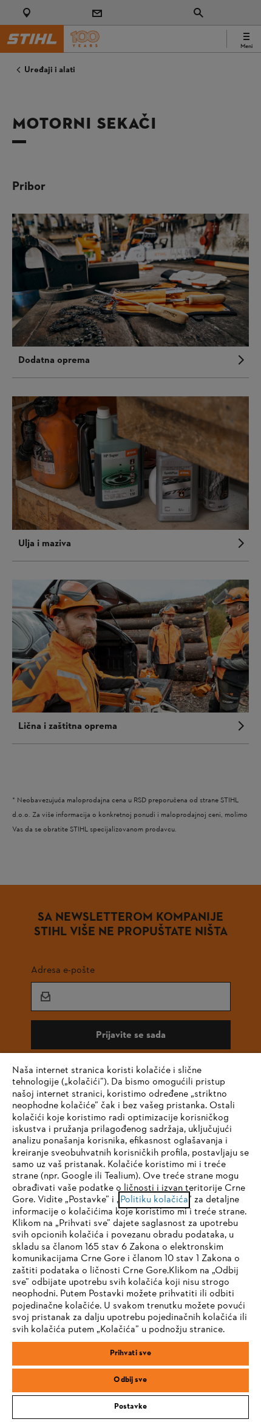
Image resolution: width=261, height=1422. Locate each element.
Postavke (130, 1406)
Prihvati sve (131, 1353)
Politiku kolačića (154, 1200)
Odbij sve (130, 1380)
